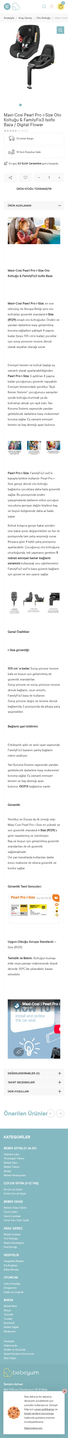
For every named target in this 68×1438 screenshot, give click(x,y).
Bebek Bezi (10, 1306)
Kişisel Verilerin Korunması (19, 1354)
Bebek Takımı (11, 1167)
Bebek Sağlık (11, 1327)
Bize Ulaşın (10, 1358)
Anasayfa (9, 18)
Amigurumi (10, 1288)
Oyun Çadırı (11, 1212)
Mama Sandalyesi (14, 1243)
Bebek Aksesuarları (15, 1175)
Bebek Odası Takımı (15, 1207)
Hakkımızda (10, 1345)
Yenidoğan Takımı (14, 1158)
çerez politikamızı (44, 1409)
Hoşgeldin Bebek (14, 1261)
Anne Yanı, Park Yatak (16, 1220)
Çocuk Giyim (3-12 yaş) (21, 1183)
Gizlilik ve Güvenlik (15, 1349)
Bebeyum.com (16, 6)
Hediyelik (11, 1255)
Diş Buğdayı (10, 1265)
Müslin (7, 1171)
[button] (20, 105)
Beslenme (9, 1331)
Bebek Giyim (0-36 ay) (20, 1148)
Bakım (8, 1300)
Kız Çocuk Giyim (13, 1189)
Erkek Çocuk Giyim (15, 1193)
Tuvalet (8, 1319)
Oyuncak (11, 1277)
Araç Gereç (25, 18)
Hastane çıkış (11, 1154)
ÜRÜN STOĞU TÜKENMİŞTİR (34, 189)
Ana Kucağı (10, 1247)
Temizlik (8, 1314)
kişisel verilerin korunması (39, 1413)
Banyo (7, 1310)
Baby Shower (11, 1269)
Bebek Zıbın (11, 1163)
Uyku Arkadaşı (12, 1283)
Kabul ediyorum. (33, 1428)
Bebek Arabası (12, 1234)
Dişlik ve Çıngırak (13, 1292)
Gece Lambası (12, 1216)
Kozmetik (9, 1323)
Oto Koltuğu (43, 18)
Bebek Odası (13, 1202)
